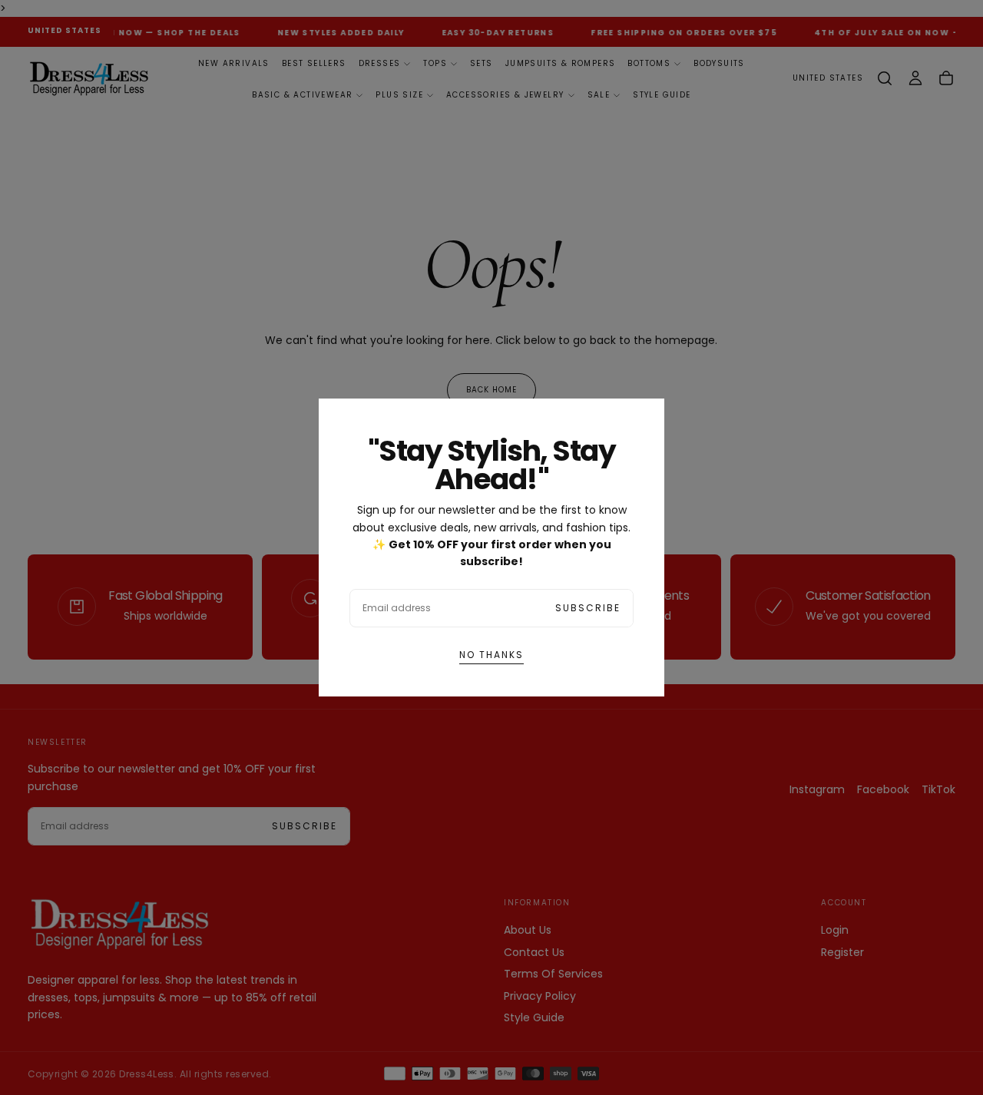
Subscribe (588, 607)
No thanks (491, 654)
